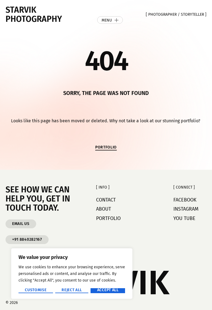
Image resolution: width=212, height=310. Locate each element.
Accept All (108, 290)
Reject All (72, 290)
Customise (35, 290)
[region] (71, 273)
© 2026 (12, 302)
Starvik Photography (34, 14)
